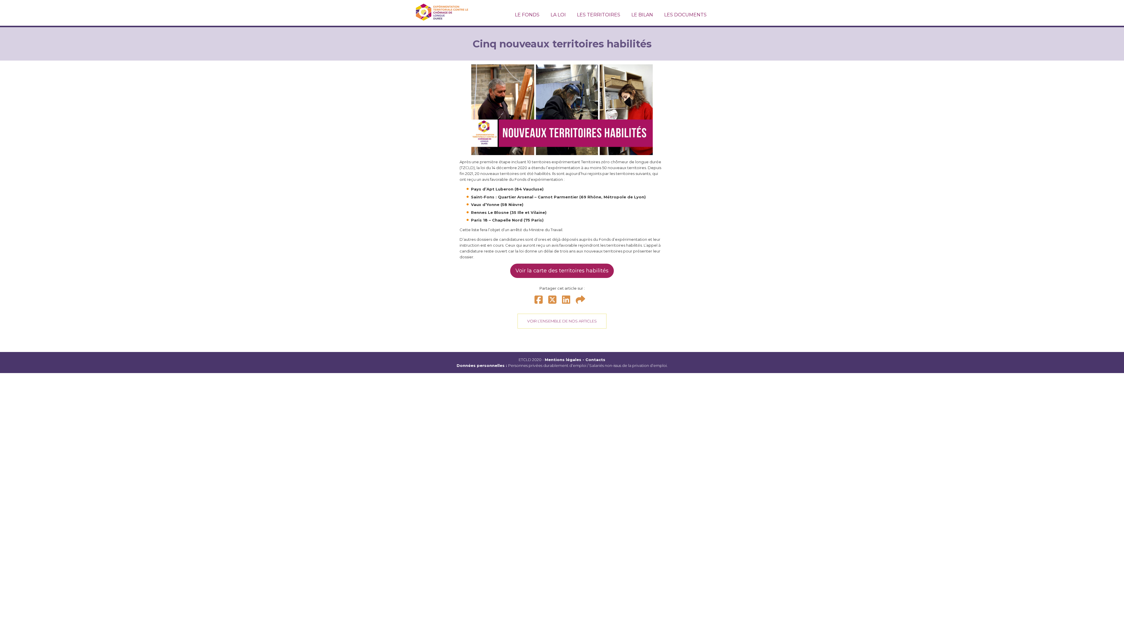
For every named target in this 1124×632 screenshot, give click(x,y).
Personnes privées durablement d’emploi (547, 365)
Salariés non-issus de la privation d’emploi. (628, 365)
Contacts (595, 359)
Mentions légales (563, 359)
